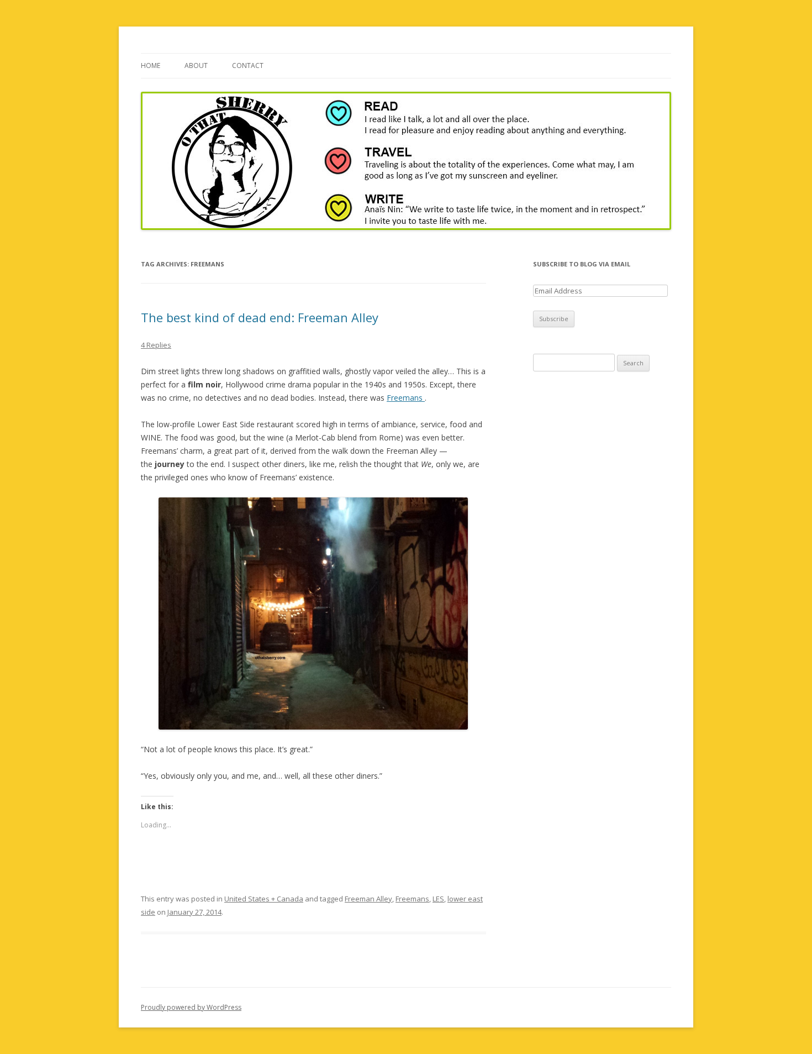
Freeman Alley (368, 899)
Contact (247, 65)
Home (150, 65)
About (196, 65)
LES (438, 899)
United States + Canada (263, 899)
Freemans (406, 397)
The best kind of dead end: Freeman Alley (259, 317)
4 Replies (156, 345)
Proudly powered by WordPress (191, 1007)
